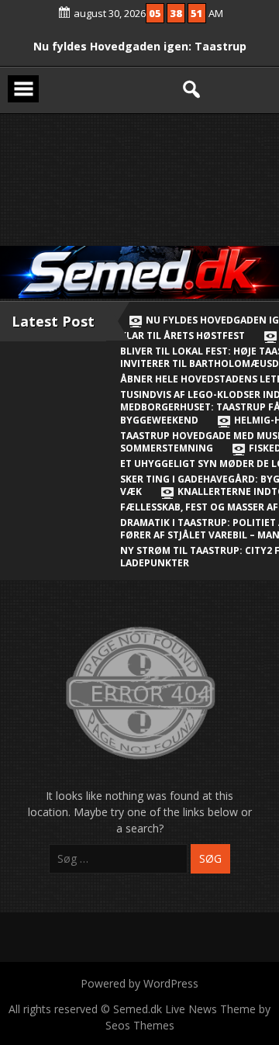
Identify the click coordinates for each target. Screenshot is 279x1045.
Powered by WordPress (139, 983)
